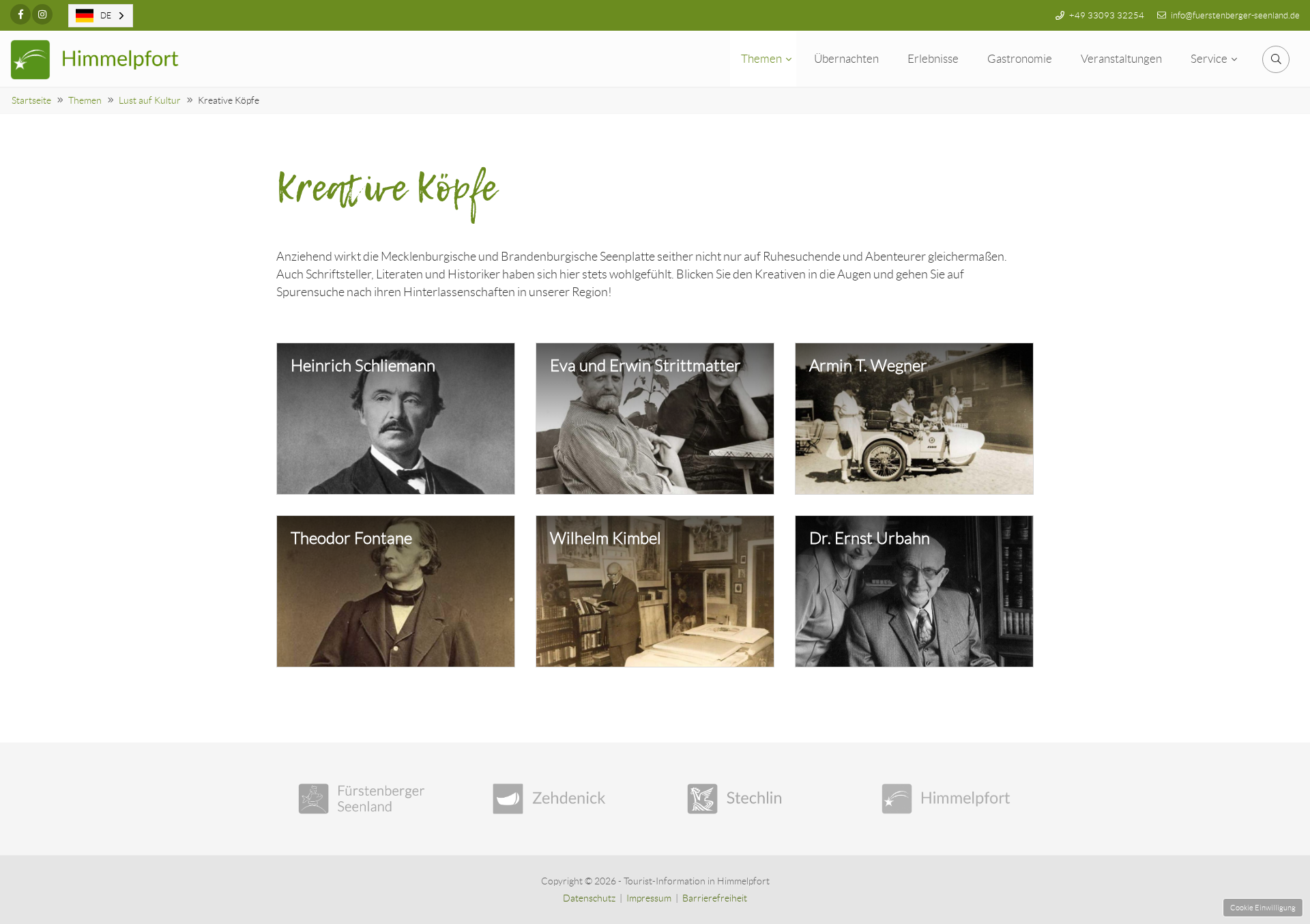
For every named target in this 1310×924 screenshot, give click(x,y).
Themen (761, 59)
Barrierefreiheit (714, 898)
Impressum (648, 898)
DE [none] (105, 15)
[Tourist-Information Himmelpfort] (947, 798)
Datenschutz (589, 898)
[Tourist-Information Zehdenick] (558, 798)
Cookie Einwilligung (1263, 908)
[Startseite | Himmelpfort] (95, 60)
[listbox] (100, 15)
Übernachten (846, 59)
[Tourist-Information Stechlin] (752, 798)
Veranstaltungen (1121, 59)
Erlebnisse (933, 59)
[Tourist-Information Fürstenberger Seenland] (363, 798)
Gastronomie (1019, 59)
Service (1209, 59)
